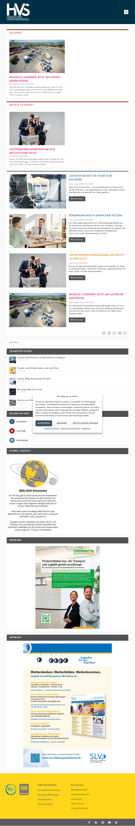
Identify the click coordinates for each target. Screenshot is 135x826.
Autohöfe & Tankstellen (49, 790)
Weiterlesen (76, 199)
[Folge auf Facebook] (89, 822)
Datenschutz (77, 804)
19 (120, 333)
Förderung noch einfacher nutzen (95, 215)
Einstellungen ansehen (85, 423)
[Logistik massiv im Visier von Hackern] (37, 191)
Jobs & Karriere (44, 800)
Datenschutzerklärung (70, 428)
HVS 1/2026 (30, 84)
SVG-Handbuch (45, 804)
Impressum (86, 428)
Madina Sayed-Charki (17, 84)
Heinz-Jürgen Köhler (76, 184)
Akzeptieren (43, 423)
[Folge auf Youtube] (109, 822)
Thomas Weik (14, 156)
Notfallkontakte (79, 790)
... (114, 333)
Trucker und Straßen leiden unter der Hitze (37, 368)
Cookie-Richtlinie (51, 428)
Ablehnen (62, 423)
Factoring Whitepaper (48, 795)
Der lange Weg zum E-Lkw (29, 389)
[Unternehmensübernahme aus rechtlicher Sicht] (37, 128)
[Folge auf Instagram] (102, 822)
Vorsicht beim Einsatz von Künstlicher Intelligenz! (41, 358)
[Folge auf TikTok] (116, 822)
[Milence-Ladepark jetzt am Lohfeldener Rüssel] (37, 56)
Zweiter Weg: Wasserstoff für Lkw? (34, 379)
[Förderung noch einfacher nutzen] (37, 231)
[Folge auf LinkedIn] (95, 822)
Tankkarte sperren (80, 794)
